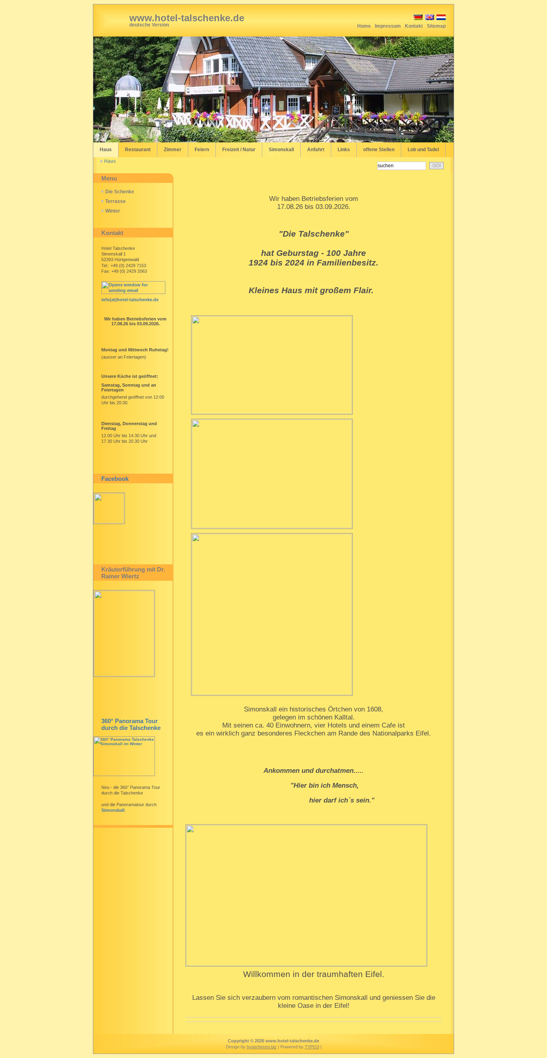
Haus (110, 161)
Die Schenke (119, 192)
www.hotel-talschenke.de (186, 17)
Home (364, 26)
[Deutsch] (417, 18)
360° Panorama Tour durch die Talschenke (131, 724)
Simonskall (113, 810)
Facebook (115, 478)
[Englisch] (429, 18)
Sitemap (436, 26)
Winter (112, 211)
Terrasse (115, 201)
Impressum (388, 26)
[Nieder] (440, 18)
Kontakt (414, 26)
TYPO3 (312, 1046)
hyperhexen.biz (262, 1046)
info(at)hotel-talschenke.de (130, 299)
